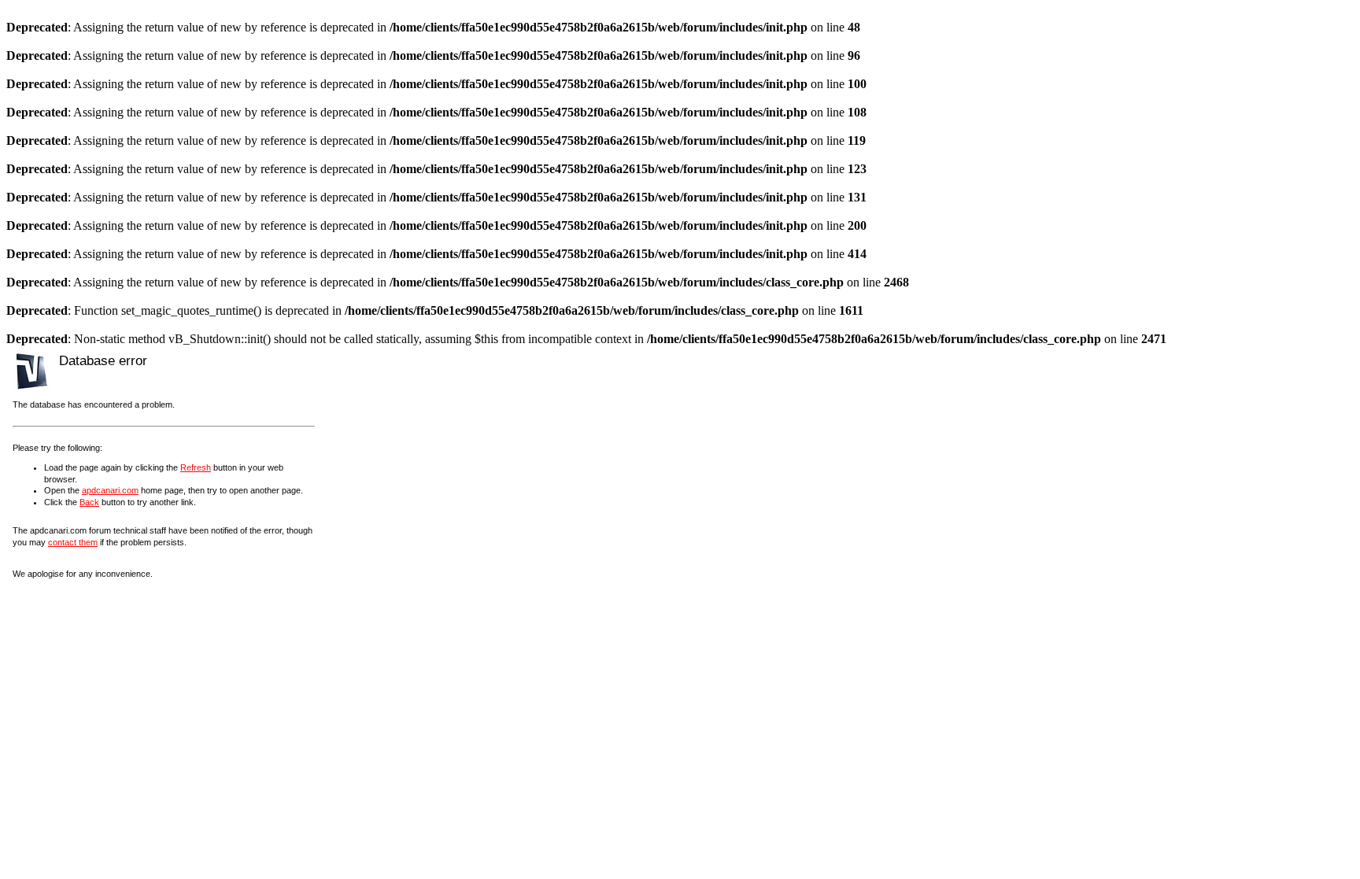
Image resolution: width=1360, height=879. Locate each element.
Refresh (195, 467)
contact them (73, 542)
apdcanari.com (110, 490)
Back (89, 502)
